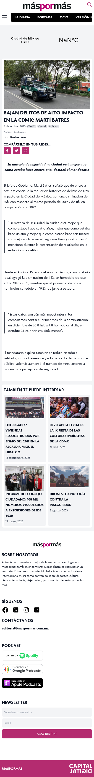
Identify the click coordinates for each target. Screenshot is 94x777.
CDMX (31, 126)
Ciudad (42, 126)
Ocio (64, 17)
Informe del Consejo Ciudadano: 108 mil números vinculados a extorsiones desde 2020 (24, 505)
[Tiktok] (36, 610)
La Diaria (22, 17)
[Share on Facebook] (7, 150)
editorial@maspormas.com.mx (25, 628)
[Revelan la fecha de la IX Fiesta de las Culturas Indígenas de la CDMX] (69, 408)
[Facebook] (5, 610)
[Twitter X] (15, 610)
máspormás (12, 768)
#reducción (20, 131)
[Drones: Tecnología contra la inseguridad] (69, 477)
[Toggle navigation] (4, 17)
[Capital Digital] (80, 768)
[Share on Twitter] (16, 150)
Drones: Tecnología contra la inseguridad (68, 499)
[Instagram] (26, 610)
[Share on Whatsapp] (25, 150)
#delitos (8, 131)
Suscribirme (47, 734)
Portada (44, 17)
